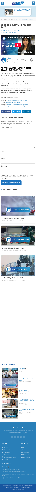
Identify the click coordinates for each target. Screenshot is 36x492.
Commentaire (6, 127)
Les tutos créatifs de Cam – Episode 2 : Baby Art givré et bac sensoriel (26, 400)
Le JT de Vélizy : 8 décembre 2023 (12, 278)
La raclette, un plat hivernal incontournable (26, 389)
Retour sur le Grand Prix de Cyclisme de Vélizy (22, 10)
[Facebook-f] (12, 437)
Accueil (5, 19)
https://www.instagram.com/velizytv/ (17, 104)
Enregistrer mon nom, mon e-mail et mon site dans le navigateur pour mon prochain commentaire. (17, 177)
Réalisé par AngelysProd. (18, 489)
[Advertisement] (18, 304)
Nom (3, 151)
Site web (4, 166)
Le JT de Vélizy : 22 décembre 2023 (13, 218)
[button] (2, 3)
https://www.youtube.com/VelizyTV (16, 106)
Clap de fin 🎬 (22, 368)
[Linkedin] (21, 437)
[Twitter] (15, 437)
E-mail (3, 158)
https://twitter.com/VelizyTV (13, 102)
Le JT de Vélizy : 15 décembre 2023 (13, 248)
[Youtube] (24, 437)
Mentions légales (28, 485)
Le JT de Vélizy (11, 19)
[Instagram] (18, 437)
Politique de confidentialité (12, 487)
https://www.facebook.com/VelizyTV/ (17, 100)
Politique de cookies (25, 487)
